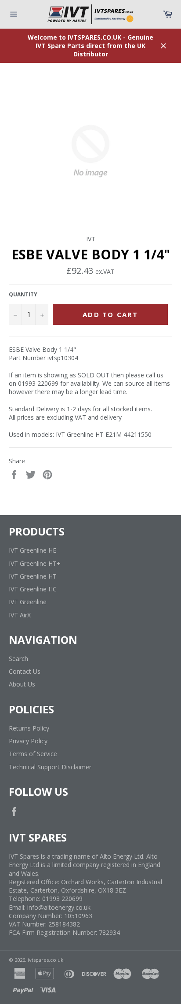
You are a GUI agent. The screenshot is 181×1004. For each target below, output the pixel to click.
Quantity (23, 294)
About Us (22, 684)
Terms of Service (33, 753)
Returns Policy (29, 728)
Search (18, 658)
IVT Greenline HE (32, 550)
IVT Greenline (28, 602)
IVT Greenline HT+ (35, 563)
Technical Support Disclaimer (50, 767)
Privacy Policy (28, 741)
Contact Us (24, 671)
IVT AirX (20, 615)
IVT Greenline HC (33, 589)
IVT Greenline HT (33, 576)
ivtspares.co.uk (45, 959)
